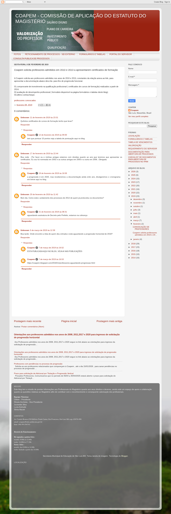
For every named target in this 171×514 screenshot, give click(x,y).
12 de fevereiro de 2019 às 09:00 (53, 135)
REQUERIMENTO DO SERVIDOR (142, 149)
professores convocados (25, 100)
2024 (133, 179)
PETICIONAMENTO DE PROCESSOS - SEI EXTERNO (50, 54)
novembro (137, 203)
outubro (136, 206)
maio (135, 213)
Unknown (25, 118)
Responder (25, 125)
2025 (133, 175)
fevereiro (137, 224)
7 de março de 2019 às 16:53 (51, 259)
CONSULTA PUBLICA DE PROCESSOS (31, 58)
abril (135, 217)
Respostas (27, 130)
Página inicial (69, 321)
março (136, 220)
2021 (133, 189)
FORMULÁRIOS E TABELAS (92, 54)
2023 (133, 182)
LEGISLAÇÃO (134, 136)
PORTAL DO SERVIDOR (120, 54)
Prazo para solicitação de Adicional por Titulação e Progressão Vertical (43, 373)
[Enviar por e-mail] (39, 105)
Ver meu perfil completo (138, 116)
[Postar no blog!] (42, 105)
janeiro (136, 239)
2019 (133, 196)
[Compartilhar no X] (44, 105)
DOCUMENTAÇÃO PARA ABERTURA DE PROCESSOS (140, 153)
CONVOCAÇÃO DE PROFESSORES (141, 228)
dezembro (137, 199)
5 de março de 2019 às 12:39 (42, 230)
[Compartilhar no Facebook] (47, 105)
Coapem (31, 135)
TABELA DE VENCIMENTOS (140, 142)
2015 (133, 254)
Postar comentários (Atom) (32, 327)
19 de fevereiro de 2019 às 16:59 (53, 173)
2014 (133, 258)
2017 (133, 247)
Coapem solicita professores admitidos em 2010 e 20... (145, 234)
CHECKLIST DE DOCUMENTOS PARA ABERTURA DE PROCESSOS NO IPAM (142, 159)
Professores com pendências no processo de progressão (38, 364)
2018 (133, 244)
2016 (133, 251)
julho (135, 210)
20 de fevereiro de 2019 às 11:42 (44, 194)
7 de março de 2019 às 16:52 (51, 248)
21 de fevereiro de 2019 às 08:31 (53, 212)
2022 (133, 186)
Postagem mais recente (27, 321)
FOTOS (17, 54)
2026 (133, 172)
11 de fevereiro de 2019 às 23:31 (44, 118)
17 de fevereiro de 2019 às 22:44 (44, 154)
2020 (133, 193)
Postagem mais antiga (109, 321)
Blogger (124, 456)
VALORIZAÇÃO (134, 145)
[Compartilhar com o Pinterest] (49, 105)
